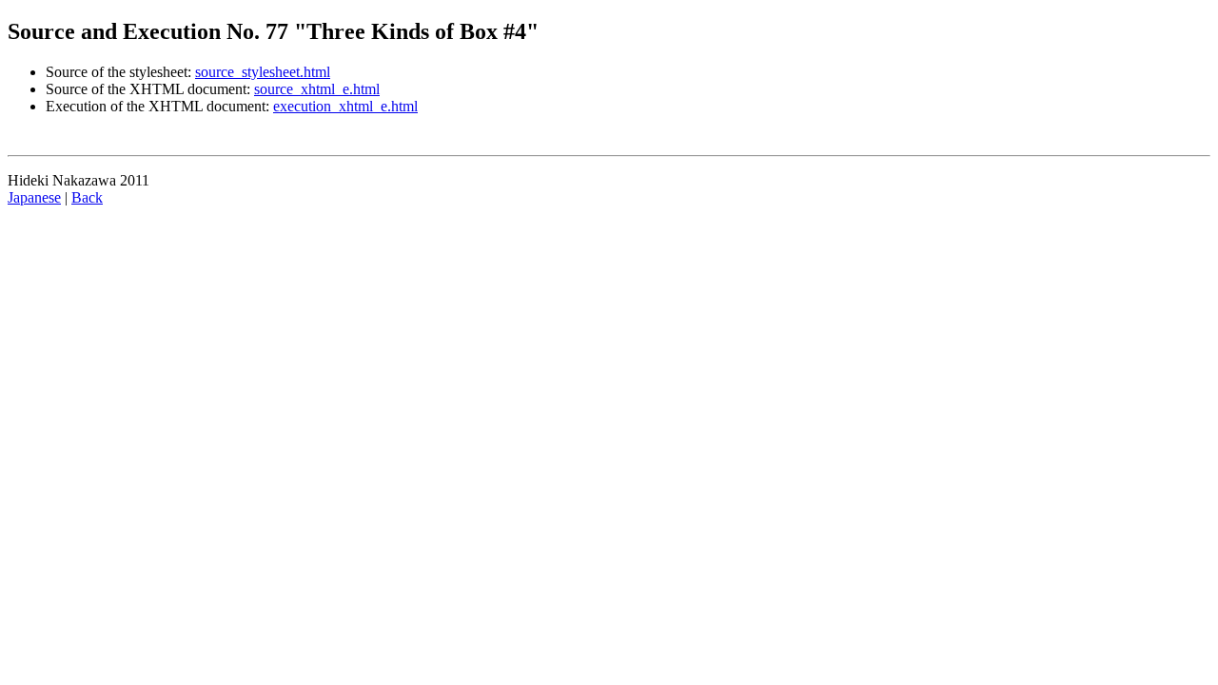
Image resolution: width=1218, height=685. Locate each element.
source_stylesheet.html (262, 72)
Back (87, 197)
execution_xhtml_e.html (345, 106)
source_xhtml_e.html (317, 89)
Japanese (34, 197)
